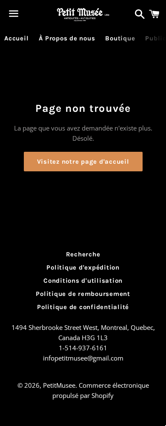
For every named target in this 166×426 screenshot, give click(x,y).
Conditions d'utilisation (83, 280)
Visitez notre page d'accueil (83, 161)
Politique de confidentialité (83, 307)
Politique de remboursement (83, 294)
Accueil (16, 38)
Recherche (83, 254)
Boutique (120, 38)
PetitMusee (59, 385)
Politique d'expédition (83, 267)
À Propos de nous (67, 38)
